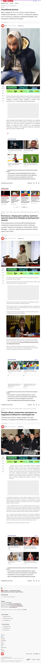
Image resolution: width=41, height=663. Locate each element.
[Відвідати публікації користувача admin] (2, 25)
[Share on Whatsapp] (3, 95)
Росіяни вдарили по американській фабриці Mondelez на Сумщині (21, 173)
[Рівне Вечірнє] (10, 1)
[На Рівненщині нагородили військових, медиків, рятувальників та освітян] (15, 193)
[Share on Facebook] (3, 90)
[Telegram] (39, 654)
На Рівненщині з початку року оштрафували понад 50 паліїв (20, 398)
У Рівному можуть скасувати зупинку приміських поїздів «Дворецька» (22, 175)
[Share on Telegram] (3, 98)
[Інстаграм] (38, 654)
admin (6, 25)
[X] (35, 654)
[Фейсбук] (33, 654)
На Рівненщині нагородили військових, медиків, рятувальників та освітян (15, 200)
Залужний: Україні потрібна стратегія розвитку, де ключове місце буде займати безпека (5, 200)
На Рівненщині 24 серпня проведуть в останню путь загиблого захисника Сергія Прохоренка (25, 200)
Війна (22, 194)
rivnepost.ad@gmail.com (13, 607)
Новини (3, 7)
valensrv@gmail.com (17, 603)
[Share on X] (3, 93)
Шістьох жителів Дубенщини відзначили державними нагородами (21, 178)
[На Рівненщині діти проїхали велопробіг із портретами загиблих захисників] (35, 193)
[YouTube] (36, 654)
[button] (2, 1)
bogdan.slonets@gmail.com (17, 604)
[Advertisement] (23, 110)
